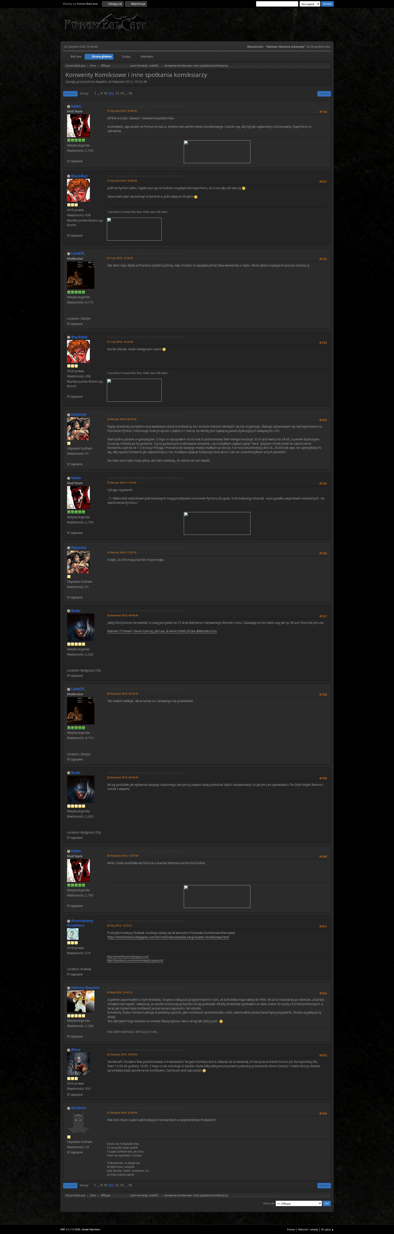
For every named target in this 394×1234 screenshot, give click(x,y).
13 (122, 93)
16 (130, 93)
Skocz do (268, 1203)
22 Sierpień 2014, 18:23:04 (122, 1054)
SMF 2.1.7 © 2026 (70, 1229)
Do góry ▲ (327, 1229)
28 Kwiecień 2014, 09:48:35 (122, 777)
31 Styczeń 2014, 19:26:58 (122, 180)
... (99, 93)
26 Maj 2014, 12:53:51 (119, 925)
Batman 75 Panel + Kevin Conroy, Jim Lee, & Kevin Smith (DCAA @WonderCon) (162, 631)
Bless (75, 1049)
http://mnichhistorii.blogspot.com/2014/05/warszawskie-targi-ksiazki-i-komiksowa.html (168, 937)
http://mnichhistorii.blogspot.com (128, 957)
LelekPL (154, 66)
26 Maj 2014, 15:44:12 (119, 992)
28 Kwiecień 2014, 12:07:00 (122, 855)
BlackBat (79, 175)
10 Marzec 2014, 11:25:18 (121, 552)
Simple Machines (91, 1229)
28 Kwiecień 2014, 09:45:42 (122, 693)
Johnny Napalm (85, 987)
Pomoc (291, 1229)
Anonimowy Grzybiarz (80, 923)
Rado (75, 610)
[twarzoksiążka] (69, 665)
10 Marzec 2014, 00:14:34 (121, 419)
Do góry (70, 1185)
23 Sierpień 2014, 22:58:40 (122, 1112)
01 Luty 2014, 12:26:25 (120, 258)
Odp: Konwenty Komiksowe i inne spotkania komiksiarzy (145, 106)
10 (105, 93)
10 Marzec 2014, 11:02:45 (121, 482)
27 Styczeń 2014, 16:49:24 (122, 110)
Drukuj (324, 93)
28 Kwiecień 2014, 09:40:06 (122, 615)
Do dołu (70, 93)
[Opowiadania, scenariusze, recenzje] (69, 964)
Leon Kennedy (139, 66)
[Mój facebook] (69, 313)
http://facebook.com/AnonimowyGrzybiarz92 (135, 960)
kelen (76, 106)
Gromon (78, 1107)
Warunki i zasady (308, 1229)
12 (117, 93)
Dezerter (79, 414)
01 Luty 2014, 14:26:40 (120, 341)
